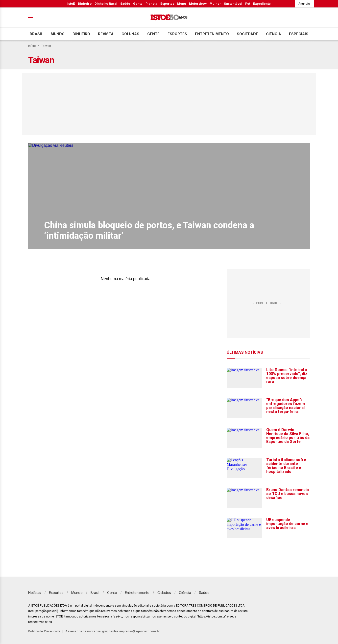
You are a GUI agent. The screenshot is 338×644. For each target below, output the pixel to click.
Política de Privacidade (44, 631)
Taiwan (46, 46)
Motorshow (198, 3)
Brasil (36, 34)
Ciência (273, 34)
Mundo (58, 34)
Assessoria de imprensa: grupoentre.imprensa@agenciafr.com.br (112, 631)
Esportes (167, 3)
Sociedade (247, 34)
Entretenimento (212, 34)
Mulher (215, 3)
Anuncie (304, 3)
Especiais (298, 34)
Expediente (262, 3)
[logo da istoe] (169, 18)
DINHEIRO (81, 34)
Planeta (151, 3)
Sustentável (233, 3)
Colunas (130, 34)
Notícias (34, 592)
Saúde (125, 3)
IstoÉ (71, 3)
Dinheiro (85, 3)
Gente (138, 3)
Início (32, 46)
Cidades (164, 592)
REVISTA (106, 34)
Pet (247, 3)
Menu (181, 3)
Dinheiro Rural (106, 3)
